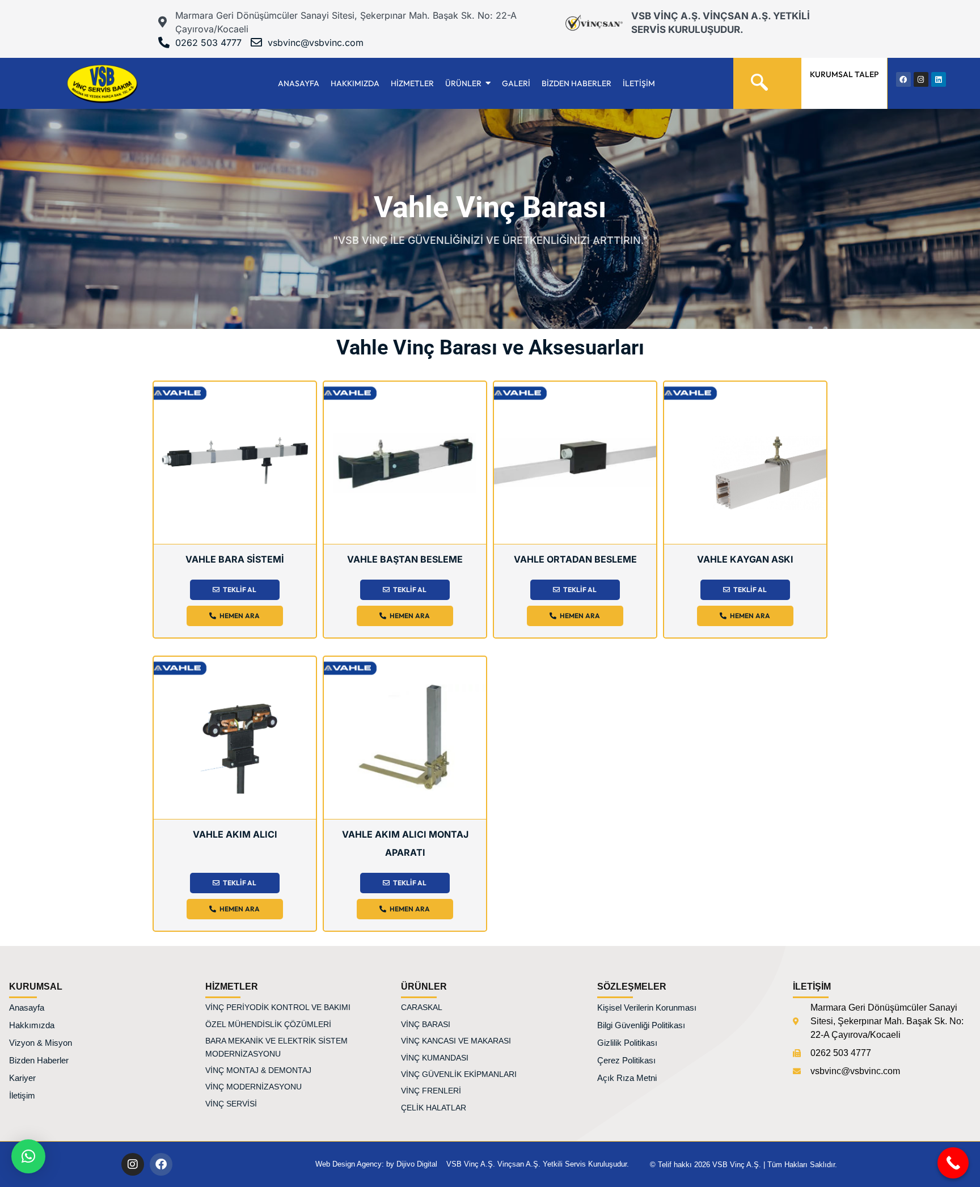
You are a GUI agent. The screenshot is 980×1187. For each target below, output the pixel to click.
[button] (28, 1156)
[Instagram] (132, 1164)
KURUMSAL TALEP (844, 74)
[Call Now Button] (953, 1162)
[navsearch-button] (759, 77)
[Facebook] (161, 1164)
